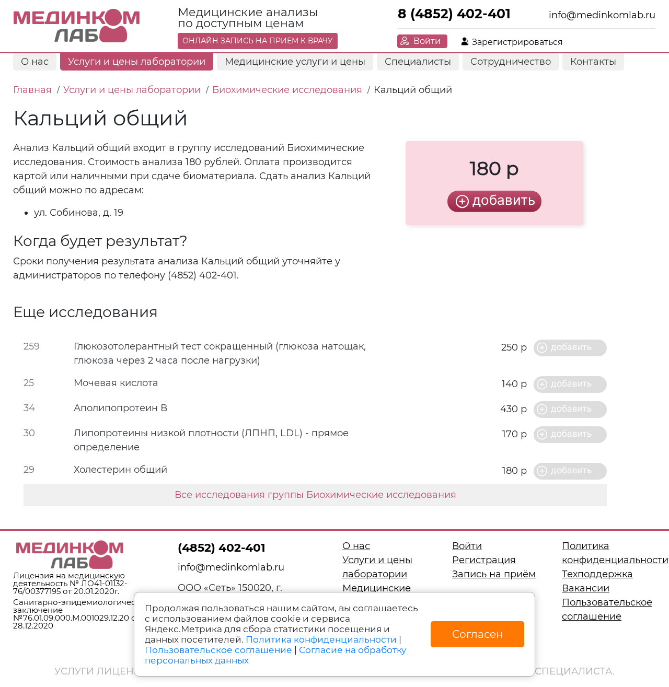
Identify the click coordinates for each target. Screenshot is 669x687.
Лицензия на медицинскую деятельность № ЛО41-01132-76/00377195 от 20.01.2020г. (70, 583)
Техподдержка (597, 574)
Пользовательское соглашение (218, 650)
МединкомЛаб (77, 26)
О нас (35, 61)
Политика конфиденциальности (321, 639)
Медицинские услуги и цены (295, 61)
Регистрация (484, 560)
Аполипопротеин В (120, 408)
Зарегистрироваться (517, 42)
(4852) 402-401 (222, 548)
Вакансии (585, 588)
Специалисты (418, 61)
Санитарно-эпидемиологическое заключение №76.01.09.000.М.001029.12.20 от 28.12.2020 (81, 614)
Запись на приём (494, 574)
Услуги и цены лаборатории (136, 61)
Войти (427, 41)
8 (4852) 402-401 (454, 13)
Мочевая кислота (116, 383)
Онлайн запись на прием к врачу (257, 40)
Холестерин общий (120, 469)
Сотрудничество (510, 61)
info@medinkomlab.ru (602, 15)
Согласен (477, 634)
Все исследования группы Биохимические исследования (315, 494)
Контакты (593, 61)
